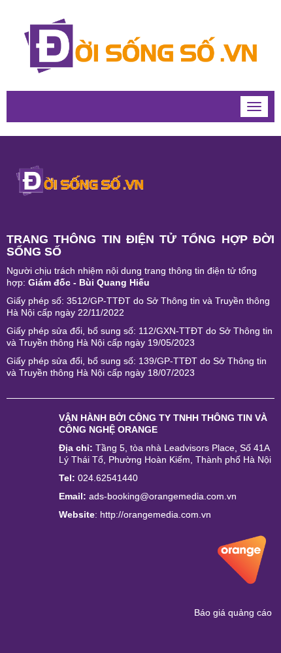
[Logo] (80, 180)
